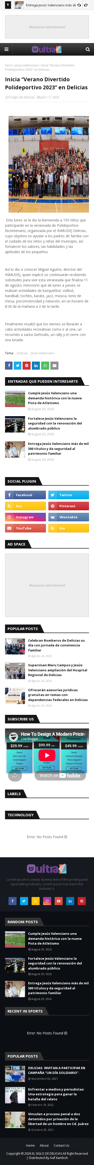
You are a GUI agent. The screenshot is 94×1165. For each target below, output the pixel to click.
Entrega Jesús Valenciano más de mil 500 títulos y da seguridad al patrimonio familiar (58, 448)
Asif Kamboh (59, 1158)
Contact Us (61, 1145)
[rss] (25, 506)
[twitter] (68, 495)
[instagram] (25, 517)
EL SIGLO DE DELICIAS (47, 1153)
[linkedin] (70, 901)
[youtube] (25, 528)
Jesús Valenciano (27, 65)
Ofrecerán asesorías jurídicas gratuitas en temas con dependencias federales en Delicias (58, 695)
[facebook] (25, 495)
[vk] (68, 517)
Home (30, 1145)
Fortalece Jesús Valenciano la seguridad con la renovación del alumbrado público (55, 423)
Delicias (22, 353)
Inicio (9, 65)
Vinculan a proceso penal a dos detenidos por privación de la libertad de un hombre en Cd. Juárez (58, 1119)
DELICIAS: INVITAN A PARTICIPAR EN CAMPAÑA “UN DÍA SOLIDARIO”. (56, 1070)
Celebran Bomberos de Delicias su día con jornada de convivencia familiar (56, 645)
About (44, 1145)
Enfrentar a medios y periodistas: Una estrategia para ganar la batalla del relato (56, 1094)
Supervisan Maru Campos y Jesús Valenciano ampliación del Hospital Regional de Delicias (57, 670)
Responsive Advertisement (47, 27)
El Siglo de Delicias (22, 97)
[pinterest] (68, 506)
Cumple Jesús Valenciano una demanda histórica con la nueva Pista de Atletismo (55, 398)
